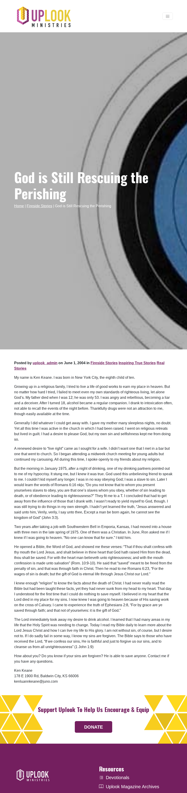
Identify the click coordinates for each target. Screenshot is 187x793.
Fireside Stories (39, 206)
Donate (93, 727)
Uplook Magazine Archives (132, 786)
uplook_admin (45, 363)
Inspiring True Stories (137, 363)
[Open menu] (167, 16)
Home (19, 206)
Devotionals (117, 777)
